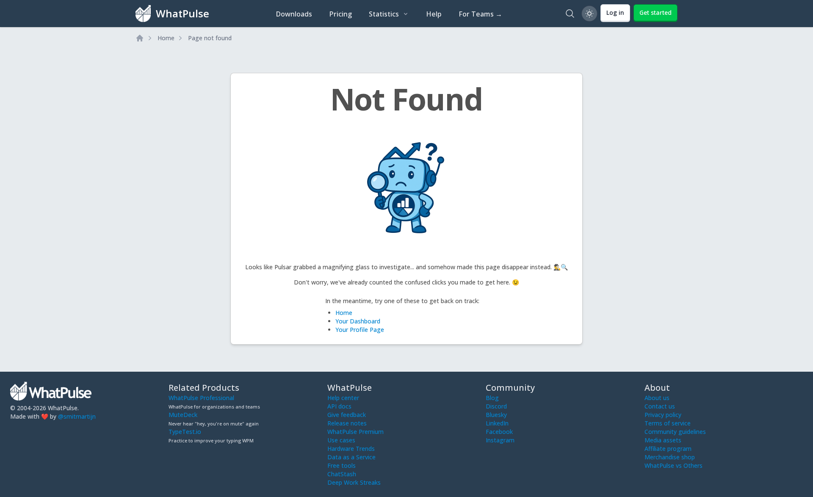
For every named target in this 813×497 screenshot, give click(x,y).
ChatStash (341, 474)
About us (656, 398)
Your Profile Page (359, 330)
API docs (339, 406)
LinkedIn (497, 423)
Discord (496, 406)
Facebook (499, 432)
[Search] (570, 13)
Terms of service (667, 423)
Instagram (500, 440)
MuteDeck (183, 415)
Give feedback (346, 415)
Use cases (341, 440)
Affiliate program (667, 449)
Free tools (341, 465)
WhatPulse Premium (355, 432)
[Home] (140, 38)
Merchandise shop (669, 457)
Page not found (210, 38)
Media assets (662, 440)
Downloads (294, 14)
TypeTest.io (185, 432)
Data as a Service (351, 457)
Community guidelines (675, 432)
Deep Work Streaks (354, 482)
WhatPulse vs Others (673, 465)
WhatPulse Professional (201, 398)
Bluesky (496, 415)
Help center (343, 398)
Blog (492, 398)
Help (434, 14)
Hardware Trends (351, 449)
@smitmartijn (77, 416)
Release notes (347, 423)
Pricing (340, 14)
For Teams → (480, 14)
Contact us (659, 406)
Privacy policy (662, 415)
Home (166, 38)
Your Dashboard (357, 321)
